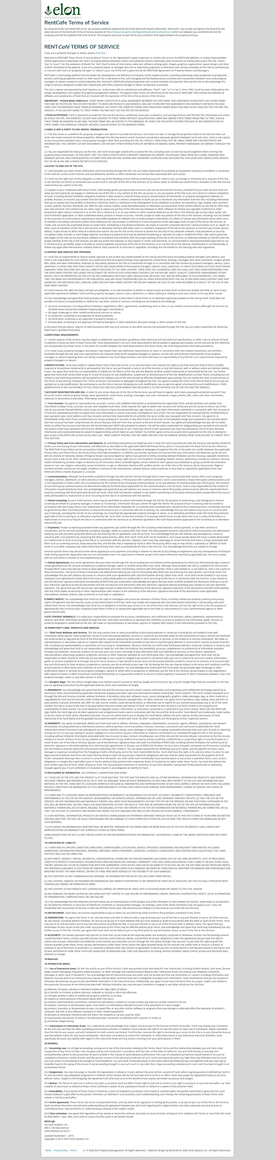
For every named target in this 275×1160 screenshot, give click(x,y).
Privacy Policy (61, 1150)
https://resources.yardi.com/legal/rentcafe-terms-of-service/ (138, 31)
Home (48, 1150)
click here (100, 52)
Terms (73, 1150)
